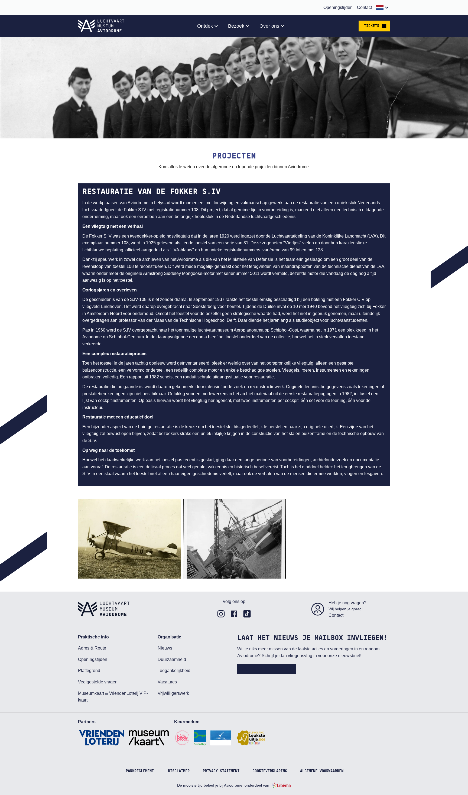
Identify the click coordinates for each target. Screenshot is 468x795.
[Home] (101, 26)
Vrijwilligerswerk (173, 693)
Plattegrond (89, 670)
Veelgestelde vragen (98, 682)
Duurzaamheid (172, 659)
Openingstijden (338, 7)
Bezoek (236, 26)
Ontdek (205, 26)
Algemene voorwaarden (321, 771)
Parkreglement (140, 771)
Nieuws (165, 648)
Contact (364, 7)
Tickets (371, 26)
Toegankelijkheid (174, 670)
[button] (383, 7)
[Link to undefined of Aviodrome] (220, 613)
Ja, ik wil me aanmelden (266, 669)
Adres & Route (92, 648)
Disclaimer (179, 771)
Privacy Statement (221, 771)
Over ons (269, 26)
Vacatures (167, 682)
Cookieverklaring (269, 771)
